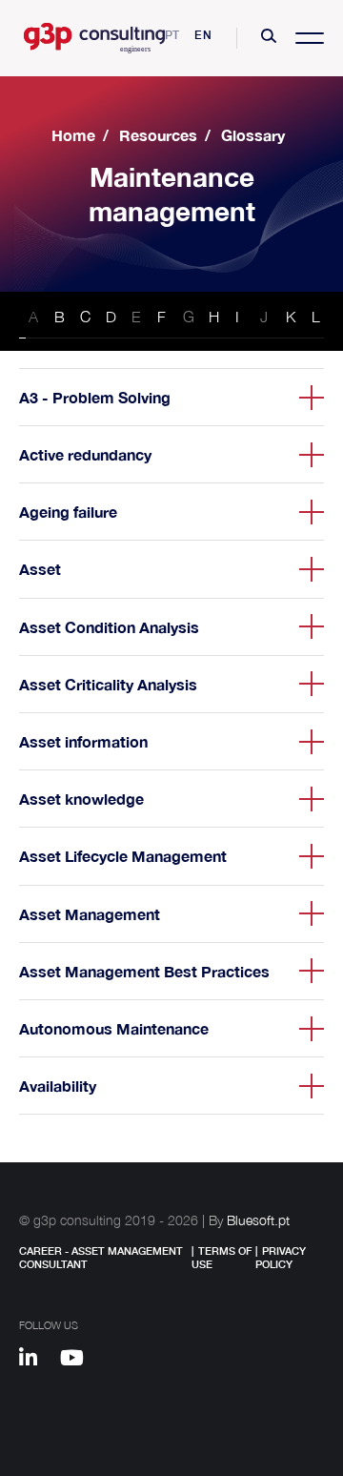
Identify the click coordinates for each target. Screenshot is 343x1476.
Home (73, 135)
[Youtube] (78, 1360)
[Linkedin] (37, 1360)
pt (173, 35)
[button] (268, 38)
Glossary (253, 135)
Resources (158, 135)
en (203, 35)
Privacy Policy (280, 1256)
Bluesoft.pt (258, 1220)
